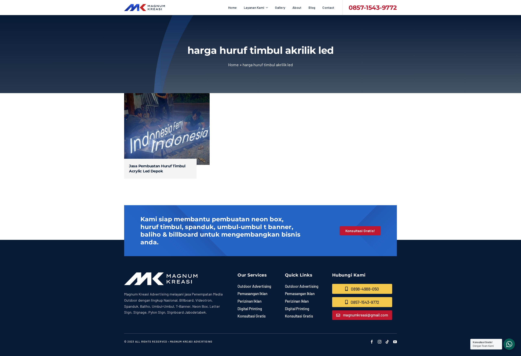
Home (233, 64)
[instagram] (379, 342)
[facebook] (372, 342)
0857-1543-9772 (373, 7)
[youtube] (395, 342)
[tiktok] (387, 342)
